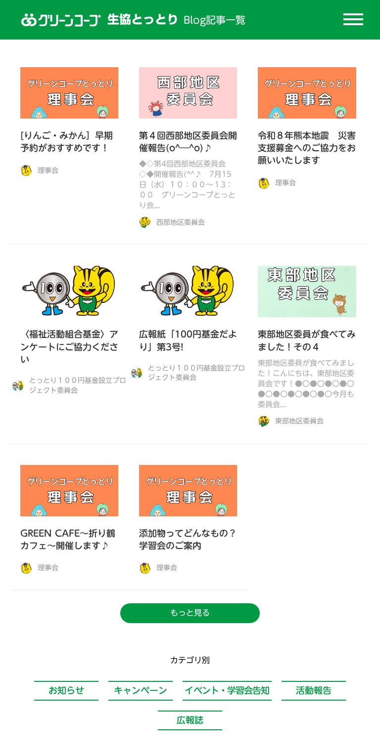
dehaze (353, 20)
